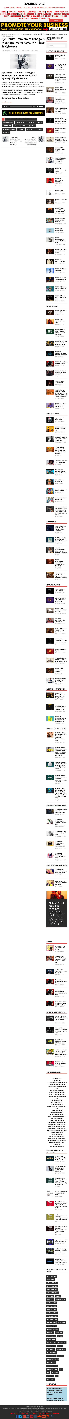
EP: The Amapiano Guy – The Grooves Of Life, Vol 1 (60, 65)
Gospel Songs (51, 1342)
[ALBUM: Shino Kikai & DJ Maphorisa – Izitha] (50, 253)
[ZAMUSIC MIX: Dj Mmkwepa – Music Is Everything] (50, 885)
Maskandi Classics (52, 1359)
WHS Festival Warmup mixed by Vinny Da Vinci (60, 1157)
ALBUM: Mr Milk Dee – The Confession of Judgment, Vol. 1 (61, 343)
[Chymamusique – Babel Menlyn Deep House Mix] (50, 1065)
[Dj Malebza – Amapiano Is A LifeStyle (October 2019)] (50, 823)
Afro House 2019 (52, 1283)
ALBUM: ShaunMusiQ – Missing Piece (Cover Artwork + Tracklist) (60, 563)
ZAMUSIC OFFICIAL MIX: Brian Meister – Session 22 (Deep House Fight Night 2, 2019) (61, 765)
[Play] (4, 107)
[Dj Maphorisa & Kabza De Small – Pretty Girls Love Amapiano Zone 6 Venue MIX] (50, 451)
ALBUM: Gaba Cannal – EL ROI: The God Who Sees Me (61, 120)
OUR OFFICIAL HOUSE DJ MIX (56, 729)
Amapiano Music (8, 122)
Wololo (39, 129)
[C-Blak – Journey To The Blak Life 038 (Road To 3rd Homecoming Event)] (50, 1053)
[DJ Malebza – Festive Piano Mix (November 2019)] (50, 813)
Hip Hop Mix (50, 1349)
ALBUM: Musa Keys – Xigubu (61, 129)
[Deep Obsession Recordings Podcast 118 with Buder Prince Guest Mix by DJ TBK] (50, 1205)
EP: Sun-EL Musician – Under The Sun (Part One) (61, 109)
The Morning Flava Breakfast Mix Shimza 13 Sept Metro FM (60, 1169)
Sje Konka (32, 126)
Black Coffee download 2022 (57, 1116)
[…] (58, 924)
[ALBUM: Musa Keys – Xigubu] (50, 132)
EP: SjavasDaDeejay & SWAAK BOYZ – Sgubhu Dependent (61, 139)
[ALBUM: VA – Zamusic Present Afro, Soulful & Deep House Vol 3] (50, 697)
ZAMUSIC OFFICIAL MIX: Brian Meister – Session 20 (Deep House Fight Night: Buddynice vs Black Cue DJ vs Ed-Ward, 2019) (61, 793)
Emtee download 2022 (57, 1112)
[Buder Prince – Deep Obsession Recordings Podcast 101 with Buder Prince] (50, 1230)
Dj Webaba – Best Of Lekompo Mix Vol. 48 (60, 947)
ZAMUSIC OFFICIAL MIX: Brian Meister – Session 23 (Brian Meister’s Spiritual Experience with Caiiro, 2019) (61, 751)
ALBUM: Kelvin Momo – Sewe (59, 229)
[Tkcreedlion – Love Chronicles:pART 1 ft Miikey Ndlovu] (50, 1005)
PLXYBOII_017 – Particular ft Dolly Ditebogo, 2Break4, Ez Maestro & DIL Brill (61, 959)
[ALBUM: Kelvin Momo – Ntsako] (50, 194)
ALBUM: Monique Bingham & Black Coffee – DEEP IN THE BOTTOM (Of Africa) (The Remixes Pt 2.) (61, 393)
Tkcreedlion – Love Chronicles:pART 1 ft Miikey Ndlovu (60, 1003)
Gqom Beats (62, 1342)
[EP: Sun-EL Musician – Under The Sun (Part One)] (50, 112)
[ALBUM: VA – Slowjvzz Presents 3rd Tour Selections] (50, 355)
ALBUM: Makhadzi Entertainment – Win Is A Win (60, 159)
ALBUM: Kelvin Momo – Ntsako (59, 191)
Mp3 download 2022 (57, 1102)
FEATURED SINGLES (53, 414)
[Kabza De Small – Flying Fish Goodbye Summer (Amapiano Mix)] (50, 1031)
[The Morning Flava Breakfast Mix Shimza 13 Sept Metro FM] (50, 1170)
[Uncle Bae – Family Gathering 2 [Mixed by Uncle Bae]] (50, 1252)
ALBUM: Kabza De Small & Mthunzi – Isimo (60, 297)
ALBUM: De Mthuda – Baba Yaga (61, 269)
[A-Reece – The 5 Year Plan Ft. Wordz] (50, 492)
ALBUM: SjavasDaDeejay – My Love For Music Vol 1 (60, 240)
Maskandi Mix (51, 1362)
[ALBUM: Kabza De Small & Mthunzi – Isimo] (50, 299)
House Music (7, 126)
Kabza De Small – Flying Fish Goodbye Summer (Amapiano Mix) (61, 1030)
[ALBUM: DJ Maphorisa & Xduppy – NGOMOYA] (50, 182)
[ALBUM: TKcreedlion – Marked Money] (50, 365)
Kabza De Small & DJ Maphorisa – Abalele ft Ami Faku (61, 438)
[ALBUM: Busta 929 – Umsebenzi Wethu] (50, 281)
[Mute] (37, 107)
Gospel (60, 1336)
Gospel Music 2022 (57, 1132)
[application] (23, 106)
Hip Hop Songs (51, 1352)
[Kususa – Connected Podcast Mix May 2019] (50, 1195)
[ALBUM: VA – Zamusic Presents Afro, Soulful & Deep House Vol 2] (50, 708)
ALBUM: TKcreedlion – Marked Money (61, 362)
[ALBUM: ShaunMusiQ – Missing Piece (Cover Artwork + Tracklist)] (50, 563)
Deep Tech (50, 1333)
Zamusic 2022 (56, 1078)
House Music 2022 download (57, 1140)
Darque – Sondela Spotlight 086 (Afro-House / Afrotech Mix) (61, 1018)
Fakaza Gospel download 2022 (56, 1130)
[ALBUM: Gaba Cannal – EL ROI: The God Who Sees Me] (50, 122)
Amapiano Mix (32, 119)
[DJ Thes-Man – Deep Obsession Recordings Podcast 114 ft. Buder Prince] (50, 1218)
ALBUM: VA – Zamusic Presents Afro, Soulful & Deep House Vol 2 (60, 707)
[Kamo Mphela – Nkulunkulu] (50, 483)
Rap (48, 1372)
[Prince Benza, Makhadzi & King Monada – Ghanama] (50, 473)
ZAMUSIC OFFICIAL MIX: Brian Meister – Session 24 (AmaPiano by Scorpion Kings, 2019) (61, 736)
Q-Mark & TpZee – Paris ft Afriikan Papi (60, 428)
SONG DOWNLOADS (23, 34)
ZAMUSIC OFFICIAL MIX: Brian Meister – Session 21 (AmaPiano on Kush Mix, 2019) (61, 778)
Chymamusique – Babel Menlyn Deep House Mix (60, 1063)
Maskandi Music (52, 1366)
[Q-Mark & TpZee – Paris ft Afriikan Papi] (50, 430)
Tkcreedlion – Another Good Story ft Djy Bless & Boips (61, 992)
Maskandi (60, 1356)
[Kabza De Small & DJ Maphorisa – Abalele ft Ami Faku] (50, 441)
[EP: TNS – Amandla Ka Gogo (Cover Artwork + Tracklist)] (50, 541)
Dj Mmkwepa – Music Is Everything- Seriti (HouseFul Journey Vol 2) (61, 872)
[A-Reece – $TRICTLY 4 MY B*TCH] (50, 501)
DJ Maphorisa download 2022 (57, 1122)
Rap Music (55, 1372)
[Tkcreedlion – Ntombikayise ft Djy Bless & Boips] (50, 983)
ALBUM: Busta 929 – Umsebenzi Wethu (60, 278)
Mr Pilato (22, 126)
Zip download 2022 (57, 1104)
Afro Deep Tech (52, 1276)
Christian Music (52, 1316)
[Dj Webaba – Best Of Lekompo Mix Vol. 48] (50, 950)
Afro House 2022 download (56, 1138)
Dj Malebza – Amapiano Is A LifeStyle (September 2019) (60, 844)
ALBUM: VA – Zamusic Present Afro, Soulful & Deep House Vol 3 (60, 695)
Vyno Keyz (30, 129)
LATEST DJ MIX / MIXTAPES (55, 1012)
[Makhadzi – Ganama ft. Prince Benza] (50, 464)
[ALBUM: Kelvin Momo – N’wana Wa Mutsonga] (50, 91)
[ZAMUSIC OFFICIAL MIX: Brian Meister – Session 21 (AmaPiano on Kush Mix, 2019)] (50, 779)
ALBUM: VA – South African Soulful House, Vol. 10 (60, 405)
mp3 (15, 126)
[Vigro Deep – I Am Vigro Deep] (50, 421)
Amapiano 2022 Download (57, 1084)
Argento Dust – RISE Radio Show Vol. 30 (61, 1240)
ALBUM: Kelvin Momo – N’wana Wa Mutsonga (60, 89)
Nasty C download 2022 (56, 1094)
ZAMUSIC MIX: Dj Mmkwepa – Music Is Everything (61, 882)
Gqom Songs (51, 1346)
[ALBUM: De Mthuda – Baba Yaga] (50, 272)
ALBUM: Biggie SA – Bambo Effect (60, 311)
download (31, 122)
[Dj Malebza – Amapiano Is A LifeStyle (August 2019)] (50, 857)
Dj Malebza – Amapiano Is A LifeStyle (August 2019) (60, 855)
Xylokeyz (6, 132)
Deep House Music (52, 1329)
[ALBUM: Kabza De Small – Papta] (50, 59)
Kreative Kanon (48, 1411)
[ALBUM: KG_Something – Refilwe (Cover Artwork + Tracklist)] (50, 551)
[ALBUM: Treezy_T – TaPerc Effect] (50, 385)
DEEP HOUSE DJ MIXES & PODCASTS (54, 1151)
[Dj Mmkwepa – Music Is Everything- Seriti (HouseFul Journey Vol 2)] (50, 873)
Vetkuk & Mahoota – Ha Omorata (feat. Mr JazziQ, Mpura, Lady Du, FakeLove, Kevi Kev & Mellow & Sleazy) (61, 510)
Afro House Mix (52, 1289)
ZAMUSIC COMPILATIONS (55, 689)
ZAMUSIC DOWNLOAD (8, 34)
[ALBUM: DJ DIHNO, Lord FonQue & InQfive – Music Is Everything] (50, 333)
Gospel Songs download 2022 (57, 1128)
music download (57, 1110)
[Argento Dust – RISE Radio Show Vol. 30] (50, 1243)
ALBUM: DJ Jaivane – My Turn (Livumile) (61, 287)
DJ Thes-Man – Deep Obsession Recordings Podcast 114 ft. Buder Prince (61, 1217)
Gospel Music (51, 1339)
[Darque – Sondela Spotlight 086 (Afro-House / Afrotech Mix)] (50, 1020)
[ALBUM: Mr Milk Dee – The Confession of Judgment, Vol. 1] (50, 345)
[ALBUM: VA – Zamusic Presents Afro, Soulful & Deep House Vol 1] (50, 720)
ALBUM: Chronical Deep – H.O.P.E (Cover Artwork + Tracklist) (60, 528)
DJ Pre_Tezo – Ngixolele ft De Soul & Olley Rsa (61, 971)
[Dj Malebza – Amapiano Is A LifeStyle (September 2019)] (50, 845)
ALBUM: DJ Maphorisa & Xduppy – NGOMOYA (59, 181)
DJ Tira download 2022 (57, 1114)
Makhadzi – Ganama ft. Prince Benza (61, 461)
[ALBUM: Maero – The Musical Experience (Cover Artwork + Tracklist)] (50, 576)
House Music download (56, 1136)
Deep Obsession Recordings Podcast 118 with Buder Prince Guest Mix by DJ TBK (61, 1205)
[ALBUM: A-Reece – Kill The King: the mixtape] (50, 222)
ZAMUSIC (18, 50)
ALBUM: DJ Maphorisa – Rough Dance (61, 169)
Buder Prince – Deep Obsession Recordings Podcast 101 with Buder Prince (61, 1230)
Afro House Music (52, 1293)
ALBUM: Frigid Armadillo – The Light (59, 321)
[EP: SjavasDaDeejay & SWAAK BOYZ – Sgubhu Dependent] (50, 141)
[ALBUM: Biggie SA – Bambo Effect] (50, 314)
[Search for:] (57, 45)
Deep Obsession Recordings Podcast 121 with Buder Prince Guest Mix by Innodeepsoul (61, 1181)
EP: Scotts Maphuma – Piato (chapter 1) (60, 99)
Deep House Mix (52, 1326)
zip (57, 1376)
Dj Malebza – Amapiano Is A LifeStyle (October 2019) (60, 822)
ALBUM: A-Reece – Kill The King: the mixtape (60, 220)
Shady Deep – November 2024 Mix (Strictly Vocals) (60, 1041)
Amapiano (9, 119)
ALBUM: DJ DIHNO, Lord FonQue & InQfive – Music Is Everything (60, 332)
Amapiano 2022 (60, 1299)
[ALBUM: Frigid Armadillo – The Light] (50, 323)
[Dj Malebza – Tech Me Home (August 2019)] (50, 835)
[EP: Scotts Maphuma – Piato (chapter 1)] (50, 101)
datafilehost (20, 122)
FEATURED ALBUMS (53, 585)
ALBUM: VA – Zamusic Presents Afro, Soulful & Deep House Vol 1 (60, 719)
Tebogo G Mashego (9, 129)
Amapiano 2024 (20, 119)
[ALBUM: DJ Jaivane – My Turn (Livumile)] (50, 290)
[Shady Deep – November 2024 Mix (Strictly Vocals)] (50, 1043)
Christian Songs (52, 1319)
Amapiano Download (57, 1090)
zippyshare (50, 1379)
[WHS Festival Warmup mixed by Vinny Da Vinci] (50, 1160)
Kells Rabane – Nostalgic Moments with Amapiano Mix (61, 1260)
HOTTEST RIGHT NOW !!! (55, 51)
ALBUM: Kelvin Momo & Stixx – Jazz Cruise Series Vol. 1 (61, 210)
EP (48, 1336)
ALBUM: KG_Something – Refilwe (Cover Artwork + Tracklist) (61, 550)
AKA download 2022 (57, 1100)
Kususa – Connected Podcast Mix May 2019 (61, 1193)
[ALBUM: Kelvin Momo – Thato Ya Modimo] (50, 151)
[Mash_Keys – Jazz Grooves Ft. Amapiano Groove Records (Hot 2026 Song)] (50, 78)
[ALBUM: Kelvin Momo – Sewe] (50, 232)
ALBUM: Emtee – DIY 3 (61, 200)
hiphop (60, 1346)
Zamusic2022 (57, 1080)
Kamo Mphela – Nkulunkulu (59, 480)
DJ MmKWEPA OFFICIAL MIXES (56, 865)
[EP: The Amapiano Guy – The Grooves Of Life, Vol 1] (50, 68)
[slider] (41, 106)
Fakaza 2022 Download (57, 1120)
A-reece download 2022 (56, 1092)
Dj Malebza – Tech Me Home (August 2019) (60, 833)
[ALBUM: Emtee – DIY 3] (50, 203)
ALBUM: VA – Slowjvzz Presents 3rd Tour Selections (61, 353)
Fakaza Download (57, 1118)
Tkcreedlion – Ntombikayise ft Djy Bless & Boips (61, 981)
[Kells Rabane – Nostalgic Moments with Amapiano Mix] (50, 1263)
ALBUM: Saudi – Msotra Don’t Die (60, 260)
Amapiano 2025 (51, 1306)
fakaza (40, 122)
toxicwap (21, 129)
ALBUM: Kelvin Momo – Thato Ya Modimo (60, 149)
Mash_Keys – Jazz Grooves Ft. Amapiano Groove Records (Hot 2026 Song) (60, 77)
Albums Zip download (57, 1146)
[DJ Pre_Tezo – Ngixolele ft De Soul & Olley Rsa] (50, 973)
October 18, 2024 (8, 50)
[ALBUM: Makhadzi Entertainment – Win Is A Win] (50, 162)
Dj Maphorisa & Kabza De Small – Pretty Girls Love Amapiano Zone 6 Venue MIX (60, 450)
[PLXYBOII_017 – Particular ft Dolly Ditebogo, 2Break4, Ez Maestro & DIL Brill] (50, 960)
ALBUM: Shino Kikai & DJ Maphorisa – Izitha (60, 251)
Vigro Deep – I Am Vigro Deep (60, 418)
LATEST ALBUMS (52, 306)
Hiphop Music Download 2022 (57, 1124)
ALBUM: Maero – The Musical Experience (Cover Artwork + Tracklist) (61, 575)
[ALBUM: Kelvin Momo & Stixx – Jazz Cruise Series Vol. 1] (50, 212)
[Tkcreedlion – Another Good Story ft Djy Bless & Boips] (50, 993)
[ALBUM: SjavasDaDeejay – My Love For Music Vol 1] (50, 241)
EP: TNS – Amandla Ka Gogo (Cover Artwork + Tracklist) (61, 539)
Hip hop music (61, 1349)
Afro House (50, 1279)
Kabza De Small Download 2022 (57, 1082)
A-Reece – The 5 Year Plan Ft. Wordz (61, 489)
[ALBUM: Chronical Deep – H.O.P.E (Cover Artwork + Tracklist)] (50, 529)
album (58, 1296)
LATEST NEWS (51, 522)
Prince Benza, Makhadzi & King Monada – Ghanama (61, 471)
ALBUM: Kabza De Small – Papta (60, 56)
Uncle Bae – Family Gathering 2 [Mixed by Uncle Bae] (61, 1250)
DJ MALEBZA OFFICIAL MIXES (56, 805)
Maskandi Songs (52, 1369)
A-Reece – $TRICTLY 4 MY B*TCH (60, 498)
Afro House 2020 (52, 1286)
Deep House (61, 1323)
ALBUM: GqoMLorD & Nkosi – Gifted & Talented (60, 372)
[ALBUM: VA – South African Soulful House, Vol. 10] (50, 407)
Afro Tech (50, 1296)
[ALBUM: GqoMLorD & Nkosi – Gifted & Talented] (50, 374)
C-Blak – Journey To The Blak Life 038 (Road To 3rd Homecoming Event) (61, 1052)
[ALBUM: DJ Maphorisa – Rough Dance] (50, 172)
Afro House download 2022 (56, 1126)
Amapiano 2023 (51, 1303)
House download (56, 1134)
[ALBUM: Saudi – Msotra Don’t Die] (50, 263)
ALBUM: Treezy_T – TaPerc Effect (60, 381)
